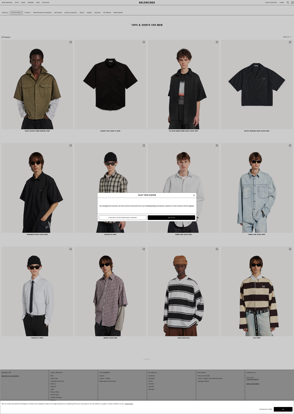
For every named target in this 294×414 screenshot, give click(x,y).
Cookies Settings (265, 409)
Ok (283, 409)
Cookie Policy (129, 404)
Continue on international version (122, 218)
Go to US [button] (171, 218)
